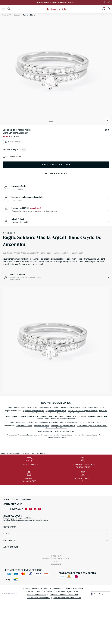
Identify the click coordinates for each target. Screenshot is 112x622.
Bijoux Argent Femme (93, 422)
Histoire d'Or (6, 15)
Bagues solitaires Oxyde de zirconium (72, 416)
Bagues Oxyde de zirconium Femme (73, 407)
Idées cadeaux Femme (24, 426)
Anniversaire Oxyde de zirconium (61, 435)
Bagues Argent (32, 407)
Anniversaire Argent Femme (56, 437)
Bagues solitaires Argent (48, 416)
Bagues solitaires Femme (29, 416)
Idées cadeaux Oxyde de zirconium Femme (92, 426)
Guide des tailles (14, 157)
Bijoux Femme (21, 422)
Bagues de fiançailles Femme (33, 411)
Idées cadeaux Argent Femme (56, 428)
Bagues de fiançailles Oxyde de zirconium (83, 411)
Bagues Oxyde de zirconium (49, 407)
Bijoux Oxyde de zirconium (48, 422)
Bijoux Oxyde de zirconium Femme (72, 422)
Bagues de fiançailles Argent (56, 411)
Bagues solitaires (29, 15)
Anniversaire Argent (41, 435)
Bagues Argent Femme (96, 407)
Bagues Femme (19, 407)
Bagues (17, 15)
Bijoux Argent (33, 422)
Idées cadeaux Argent (41, 426)
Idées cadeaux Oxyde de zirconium (63, 426)
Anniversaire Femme (25, 435)
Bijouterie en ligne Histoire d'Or (11, 453)
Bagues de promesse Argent (64, 431)
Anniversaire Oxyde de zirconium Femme (89, 435)
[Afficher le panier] (109, 9)
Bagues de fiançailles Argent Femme (70, 413)
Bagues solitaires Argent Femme (63, 419)
